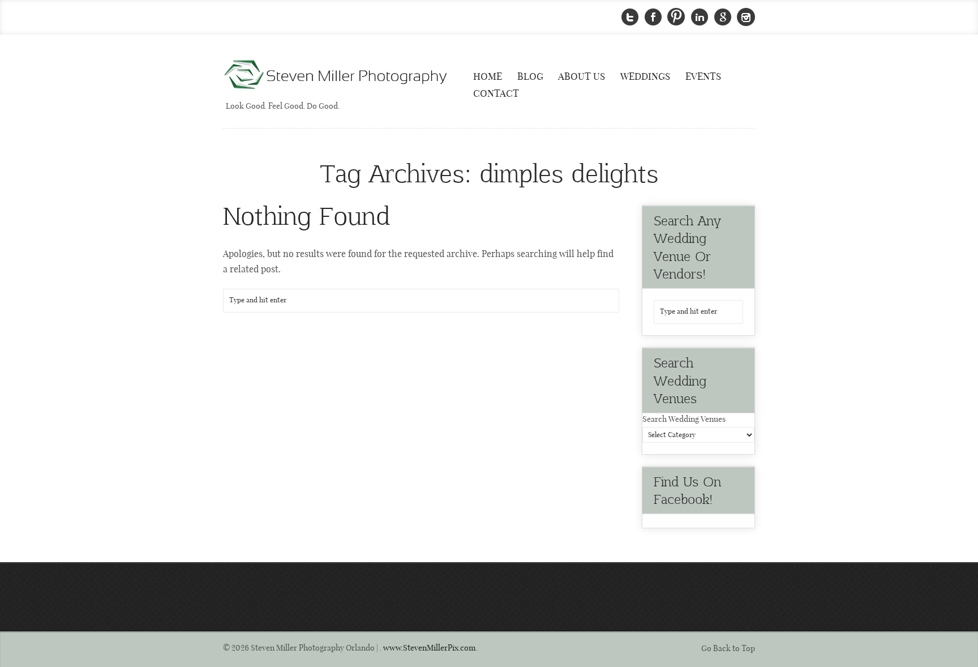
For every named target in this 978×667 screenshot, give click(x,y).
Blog (530, 77)
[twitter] (630, 17)
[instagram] (746, 17)
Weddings (645, 77)
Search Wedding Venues (684, 419)
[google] (723, 17)
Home (487, 77)
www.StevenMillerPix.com (429, 648)
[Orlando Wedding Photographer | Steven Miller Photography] (336, 75)
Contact (496, 94)
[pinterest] (676, 17)
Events (703, 77)
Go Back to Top (728, 648)
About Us (581, 77)
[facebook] (653, 17)
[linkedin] (699, 17)
